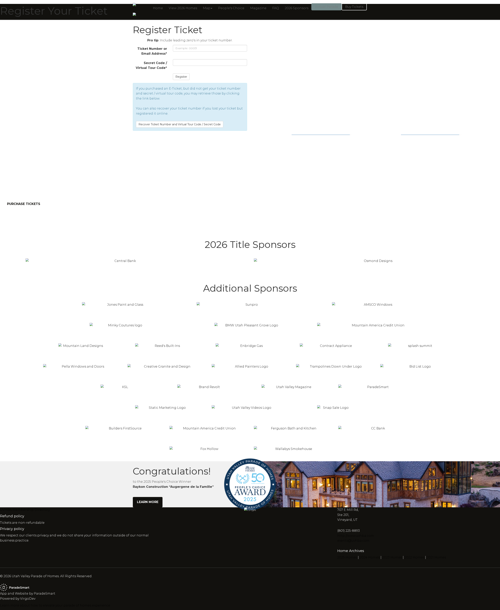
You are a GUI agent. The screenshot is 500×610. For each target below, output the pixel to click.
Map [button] (206, 8)
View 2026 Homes (183, 8)
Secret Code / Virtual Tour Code (151, 65)
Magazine (258, 8)
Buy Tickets (354, 7)
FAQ (275, 8)
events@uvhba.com (353, 540)
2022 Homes (414, 557)
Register (181, 76)
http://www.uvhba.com (355, 536)
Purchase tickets (23, 204)
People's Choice (231, 8)
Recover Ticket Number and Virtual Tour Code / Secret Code (179, 124)
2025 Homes (347, 557)
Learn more (147, 502)
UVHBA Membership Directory (25, 510)
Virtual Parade (326, 7)
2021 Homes (436, 557)
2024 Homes (370, 557)
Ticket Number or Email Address (152, 51)
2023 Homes (392, 557)
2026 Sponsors (296, 8)
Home (158, 8)
